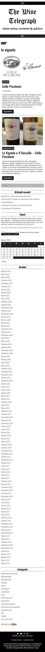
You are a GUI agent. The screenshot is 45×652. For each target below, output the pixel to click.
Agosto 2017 (6, 463)
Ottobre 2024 (6, 311)
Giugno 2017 (5, 469)
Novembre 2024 (7, 308)
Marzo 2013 (5, 563)
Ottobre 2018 (6, 420)
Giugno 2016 (5, 505)
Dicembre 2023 (6, 329)
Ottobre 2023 (6, 332)
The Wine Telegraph (25, 636)
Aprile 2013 (5, 560)
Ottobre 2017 (6, 457)
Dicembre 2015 (6, 524)
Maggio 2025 (6, 292)
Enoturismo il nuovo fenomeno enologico (16, 196)
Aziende (4, 583)
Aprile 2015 (5, 536)
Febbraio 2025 (6, 302)
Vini (2, 613)
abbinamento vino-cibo (9, 573)
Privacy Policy (17, 640)
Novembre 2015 (7, 527)
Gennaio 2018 (6, 448)
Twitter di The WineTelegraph (20, 229)
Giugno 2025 (5, 289)
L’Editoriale (5, 592)
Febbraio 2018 (6, 445)
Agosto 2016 (6, 499)
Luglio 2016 (5, 502)
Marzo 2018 (5, 441)
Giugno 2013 (5, 554)
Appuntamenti (6, 580)
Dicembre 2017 (6, 451)
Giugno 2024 (5, 317)
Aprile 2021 (5, 396)
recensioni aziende (8, 604)
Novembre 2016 (7, 490)
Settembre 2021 (7, 381)
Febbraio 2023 (6, 344)
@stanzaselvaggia (10, 220)
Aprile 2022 (5, 362)
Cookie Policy (28, 640)
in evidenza (5, 589)
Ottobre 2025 (6, 286)
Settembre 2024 (7, 314)
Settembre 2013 (7, 548)
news (3, 595)
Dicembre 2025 (6, 283)
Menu (22, 3)
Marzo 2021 (5, 399)
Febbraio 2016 (6, 518)
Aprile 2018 (5, 439)
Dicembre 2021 (6, 372)
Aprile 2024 (5, 323)
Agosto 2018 (6, 426)
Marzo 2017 (5, 478)
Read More (9, 112)
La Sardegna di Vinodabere (11, 208)
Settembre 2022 (7, 353)
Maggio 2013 (6, 557)
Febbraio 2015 (6, 542)
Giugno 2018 (5, 432)
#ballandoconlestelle (9, 226)
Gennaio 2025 (6, 305)
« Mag (3, 262)
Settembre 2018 (7, 423)
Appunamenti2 (6, 577)
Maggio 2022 (6, 359)
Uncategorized (6, 610)
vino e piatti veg (7, 619)
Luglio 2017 (5, 466)
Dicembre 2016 (6, 487)
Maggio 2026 (6, 271)
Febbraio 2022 (6, 368)
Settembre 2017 (7, 460)
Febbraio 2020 (6, 402)
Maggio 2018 (6, 435)
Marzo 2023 (5, 341)
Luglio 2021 (5, 387)
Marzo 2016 (5, 515)
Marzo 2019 (5, 408)
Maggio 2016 (6, 508)
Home (3, 43)
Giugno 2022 (5, 356)
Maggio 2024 (6, 320)
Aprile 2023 (5, 338)
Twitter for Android (37, 229)
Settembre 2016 (7, 496)
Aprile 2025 (5, 295)
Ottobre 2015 (6, 530)
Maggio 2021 (6, 393)
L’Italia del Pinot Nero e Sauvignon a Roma (16, 205)
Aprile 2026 (5, 274)
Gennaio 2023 (6, 347)
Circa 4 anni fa (5, 229)
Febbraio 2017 (6, 481)
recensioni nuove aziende (10, 607)
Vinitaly (3, 616)
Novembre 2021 (7, 375)
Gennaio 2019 (6, 414)
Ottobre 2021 (6, 378)
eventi (3, 586)
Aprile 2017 (5, 475)
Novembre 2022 (7, 350)
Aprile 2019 (5, 405)
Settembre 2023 (7, 335)
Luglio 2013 (5, 551)
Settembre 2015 (7, 533)
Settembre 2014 (7, 545)
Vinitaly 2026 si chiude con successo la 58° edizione (20, 199)
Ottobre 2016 (6, 493)
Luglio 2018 (5, 429)
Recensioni (5, 601)
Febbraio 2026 (6, 280)
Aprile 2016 (5, 512)
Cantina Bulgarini (7, 202)
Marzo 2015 (5, 539)
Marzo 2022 (5, 366)
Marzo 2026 (5, 277)
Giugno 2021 (5, 390)
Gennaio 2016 (6, 521)
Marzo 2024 (5, 326)
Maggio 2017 (6, 472)
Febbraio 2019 (6, 411)
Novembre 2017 (7, 454)
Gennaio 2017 (6, 484)
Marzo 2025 (5, 299)
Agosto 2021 (6, 384)
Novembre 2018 (7, 417)
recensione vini (6, 598)
